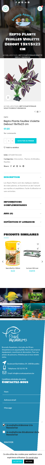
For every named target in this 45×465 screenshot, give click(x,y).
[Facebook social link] (16, 2)
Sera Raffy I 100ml (13, 268)
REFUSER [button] (29, 461)
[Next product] (40, 111)
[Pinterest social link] (22, 2)
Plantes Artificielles (32, 159)
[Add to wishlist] (18, 244)
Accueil (6, 55)
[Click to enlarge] (8, 97)
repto (6, 117)
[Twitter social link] (19, 2)
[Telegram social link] (28, 2)
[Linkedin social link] (25, 2)
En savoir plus (32, 457)
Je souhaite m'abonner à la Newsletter (19, 426)
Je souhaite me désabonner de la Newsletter (22, 433)
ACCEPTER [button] (17, 461)
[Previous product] (35, 111)
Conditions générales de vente (14, 379)
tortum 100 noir (32, 268)
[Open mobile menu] (5, 8)
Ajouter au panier (26, 141)
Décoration (18, 159)
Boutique (13, 55)
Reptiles (7, 162)
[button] (18, 248)
